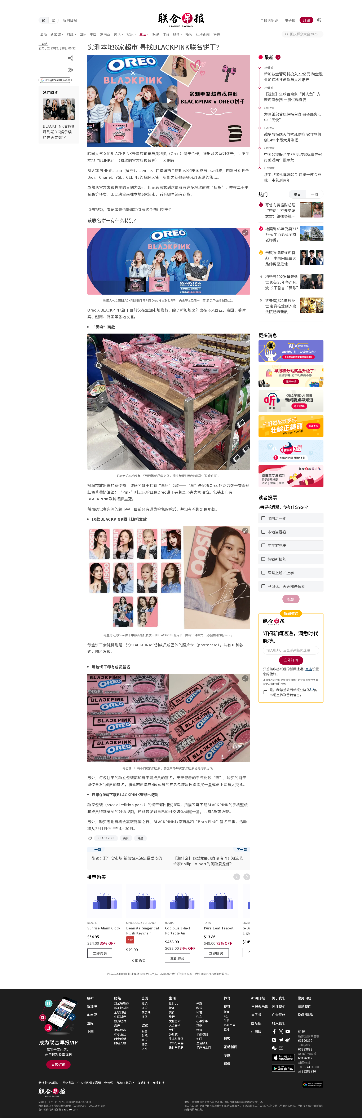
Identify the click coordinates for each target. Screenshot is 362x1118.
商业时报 (158, 1082)
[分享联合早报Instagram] (274, 1039)
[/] (180, 20)
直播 (227, 1029)
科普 (199, 1012)
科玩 (199, 1008)
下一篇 (242, 849)
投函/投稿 (305, 1014)
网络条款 (68, 1082)
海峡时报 (143, 1082)
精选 (199, 1025)
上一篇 (96, 849)
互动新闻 (202, 34)
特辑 (199, 1030)
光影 (199, 1003)
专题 (216, 34)
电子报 (290, 20)
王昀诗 (43, 44)
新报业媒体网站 (49, 1082)
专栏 (172, 1030)
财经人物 (120, 1043)
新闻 (227, 1012)
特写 (172, 1008)
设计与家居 (176, 1047)
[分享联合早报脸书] (274, 1031)
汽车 (199, 1016)
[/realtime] (278, 57)
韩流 (144, 1044)
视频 (176, 34)
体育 (165, 34)
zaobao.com (70, 1109)
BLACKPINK (106, 838)
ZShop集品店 (125, 1082)
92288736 (309, 1071)
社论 (144, 1003)
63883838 (305, 1049)
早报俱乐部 (269, 20)
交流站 (146, 1012)
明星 (144, 1031)
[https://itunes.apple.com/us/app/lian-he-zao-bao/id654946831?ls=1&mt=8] (283, 1057)
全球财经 (120, 1012)
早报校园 (202, 1034)
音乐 (144, 1040)
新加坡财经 (121, 1008)
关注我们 (279, 1006)
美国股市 (120, 1030)
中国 (93, 34)
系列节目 (229, 1025)
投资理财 (120, 1021)
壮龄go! (174, 1003)
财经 (70, 34)
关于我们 (279, 997)
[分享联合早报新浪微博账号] (287, 1039)
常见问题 (305, 997)
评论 (144, 1008)
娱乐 (130, 34)
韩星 (140, 838)
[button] (319, 20)
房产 (117, 1025)
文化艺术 (175, 1021)
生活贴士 (202, 1043)
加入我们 (279, 1023)
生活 (142, 34)
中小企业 (120, 1034)
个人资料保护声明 (89, 1082)
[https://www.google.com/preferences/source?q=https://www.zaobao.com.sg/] (312, 1084)
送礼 (144, 1049)
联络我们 (305, 1006)
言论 (117, 34)
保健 (155, 34)
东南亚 (105, 34)
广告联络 (279, 1014)
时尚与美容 (176, 1043)
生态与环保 (176, 1038)
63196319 (305, 1040)
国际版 (256, 1023)
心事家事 (202, 1021)
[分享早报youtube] (287, 1031)
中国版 (256, 1031)
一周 (314, 194)
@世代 (173, 1034)
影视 (144, 1035)
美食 (126, 838)
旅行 (172, 1016)
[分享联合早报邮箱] (280, 1048)
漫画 (144, 1016)
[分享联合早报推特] (280, 1031)
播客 (188, 34)
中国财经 (120, 1016)
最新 (43, 34)
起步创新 (120, 1038)
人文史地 (175, 1025)
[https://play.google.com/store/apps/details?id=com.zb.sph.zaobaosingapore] (283, 1068)
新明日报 (70, 20)
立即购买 (100, 953)
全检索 (108, 1082)
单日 (297, 194)
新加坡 (55, 34)
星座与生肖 (203, 1047)
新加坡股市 (121, 1003)
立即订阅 (58, 1064)
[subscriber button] (319, 20)
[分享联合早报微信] (274, 1048)
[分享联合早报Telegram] (280, 1039)
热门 (199, 1038)
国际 (83, 34)
